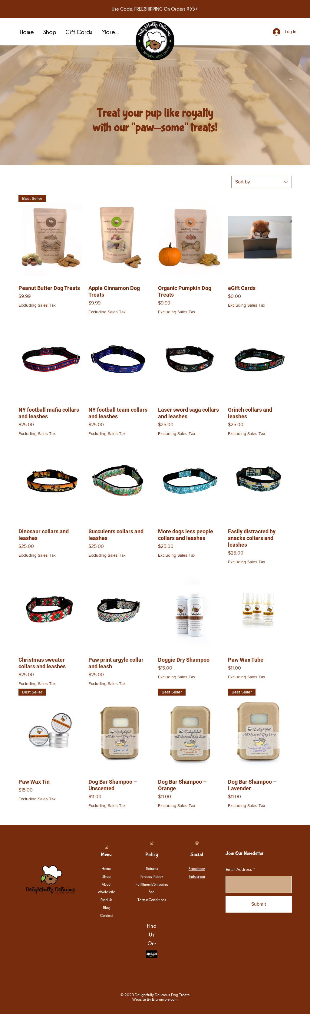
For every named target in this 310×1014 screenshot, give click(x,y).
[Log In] (271, 32)
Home (106, 868)
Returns (152, 868)
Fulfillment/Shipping (152, 884)
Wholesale (106, 892)
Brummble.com (165, 999)
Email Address (239, 869)
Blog (106, 907)
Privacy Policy (151, 876)
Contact (106, 915)
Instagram (197, 876)
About (106, 884)
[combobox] (261, 182)
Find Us (106, 899)
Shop (106, 876)
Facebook (197, 868)
